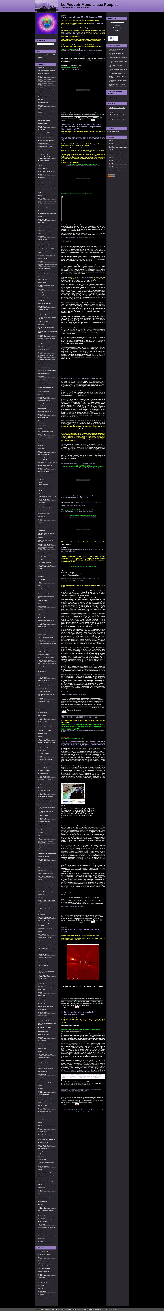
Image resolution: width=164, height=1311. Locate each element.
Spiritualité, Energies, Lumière (44, 1134)
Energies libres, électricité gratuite (45, 411)
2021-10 (111, 140)
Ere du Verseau (41, 422)
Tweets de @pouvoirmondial (112, 131)
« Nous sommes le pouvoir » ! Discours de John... (118, 81)
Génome (40, 482)
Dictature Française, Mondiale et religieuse (45, 388)
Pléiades (71, 1052)
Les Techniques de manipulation (45, 829)
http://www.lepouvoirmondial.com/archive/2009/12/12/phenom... (82, 378)
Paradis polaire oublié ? (43, 983)
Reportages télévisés (42, 1071)
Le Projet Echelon (42, 718)
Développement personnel (44, 384)
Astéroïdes (40, 165)
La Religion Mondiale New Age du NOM (47, 643)
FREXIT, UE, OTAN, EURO (44, 471)
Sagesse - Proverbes (43, 1097)
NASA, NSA (40, 897)
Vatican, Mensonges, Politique (44, 1198)
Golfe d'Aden (41, 490)
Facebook (77, 710)
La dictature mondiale (42, 614)
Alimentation (40, 105)
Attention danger (41, 177)
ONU (39, 960)
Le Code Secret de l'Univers (44, 685)
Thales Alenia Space (81, 1062)
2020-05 (111, 160)
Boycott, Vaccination (42, 219)
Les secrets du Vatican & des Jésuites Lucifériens (46, 812)
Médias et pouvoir (42, 870)
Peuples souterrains (42, 998)
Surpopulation (41, 1136)
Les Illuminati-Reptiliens (43, 767)
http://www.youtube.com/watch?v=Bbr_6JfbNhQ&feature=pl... (83, 468)
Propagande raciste (42, 1045)
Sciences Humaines (42, 1108)
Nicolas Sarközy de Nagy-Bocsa (45, 923)
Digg (98, 117)
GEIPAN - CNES (41, 479)
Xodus (39, 1297)
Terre (83, 1050)
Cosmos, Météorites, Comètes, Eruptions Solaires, (47, 332)
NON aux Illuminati (42, 1280)
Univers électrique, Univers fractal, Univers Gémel (46, 1175)
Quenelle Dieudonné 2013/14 (44, 1057)
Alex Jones (40, 99)
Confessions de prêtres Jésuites (45, 303)
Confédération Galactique (43, 297)
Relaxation (40, 1065)
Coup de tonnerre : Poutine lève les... (117, 73)
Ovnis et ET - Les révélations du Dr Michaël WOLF (46, 972)
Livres (39, 838)
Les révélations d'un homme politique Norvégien (46, 808)
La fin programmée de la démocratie (46, 620)
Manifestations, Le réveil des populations (47, 853)
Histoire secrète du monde (44, 510)
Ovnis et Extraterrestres (43, 975)
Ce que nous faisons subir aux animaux (47, 242)
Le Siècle (40, 736)
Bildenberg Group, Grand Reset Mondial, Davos (47, 202)
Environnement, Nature (43, 417)
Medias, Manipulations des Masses (46, 873)
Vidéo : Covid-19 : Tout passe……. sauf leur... (118, 66)
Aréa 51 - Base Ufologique (44, 132)
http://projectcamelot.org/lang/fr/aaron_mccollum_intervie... (77, 237)
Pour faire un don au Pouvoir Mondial (46, 54)
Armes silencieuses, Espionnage (45, 137)
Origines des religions (43, 965)
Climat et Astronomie (42, 271)
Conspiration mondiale (43, 309)
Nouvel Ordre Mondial (43, 934)
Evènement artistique (42, 440)
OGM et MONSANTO (43, 948)
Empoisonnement (42, 408)
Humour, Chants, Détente (43, 525)
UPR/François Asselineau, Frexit (45, 1181)
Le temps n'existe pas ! (43, 739)
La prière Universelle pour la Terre (45, 637)
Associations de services (43, 160)
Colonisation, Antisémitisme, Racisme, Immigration (46, 286)
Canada (39, 233)
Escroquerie (40, 428)
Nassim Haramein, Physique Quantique (47, 900)
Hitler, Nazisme (41, 516)
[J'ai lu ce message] (162, 1309)
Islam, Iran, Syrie (41, 554)
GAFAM (39, 474)
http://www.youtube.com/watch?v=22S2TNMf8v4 (83, 517)
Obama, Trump (41, 945)
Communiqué (41, 292)
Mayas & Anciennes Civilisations (45, 865)
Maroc (39, 862)
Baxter (39, 192)
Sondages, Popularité (42, 1131)
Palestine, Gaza (41, 981)
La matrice (40, 629)
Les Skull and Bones (42, 818)
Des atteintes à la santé (43, 379)
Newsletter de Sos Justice (44, 906)
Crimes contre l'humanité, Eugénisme (46, 338)
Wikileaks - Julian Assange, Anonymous (47, 1235)
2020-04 (111, 163)
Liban (39, 835)
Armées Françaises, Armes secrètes (46, 134)
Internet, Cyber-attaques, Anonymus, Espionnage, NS (46, 541)
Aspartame (40, 151)
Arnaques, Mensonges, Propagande (46, 140)
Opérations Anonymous (43, 962)
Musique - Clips (41, 894)
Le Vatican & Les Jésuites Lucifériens (46, 742)
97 (81, 1111)
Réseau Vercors (41, 1080)
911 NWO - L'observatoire (44, 1254)
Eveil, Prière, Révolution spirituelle (45, 437)
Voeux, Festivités (42, 1224)
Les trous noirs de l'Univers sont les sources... (117, 54)
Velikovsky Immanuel (42, 1201)
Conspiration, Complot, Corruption (45, 312)
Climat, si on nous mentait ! (44, 276)
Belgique (40, 195)
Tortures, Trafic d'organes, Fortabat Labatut (46, 1163)
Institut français (41, 530)
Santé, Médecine (41, 1099)
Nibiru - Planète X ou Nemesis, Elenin (46, 917)
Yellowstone (40, 1241)
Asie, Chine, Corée (42, 149)
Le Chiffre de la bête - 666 (44, 680)
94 (102, 1109)
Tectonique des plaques (43, 1148)
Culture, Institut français (43, 349)
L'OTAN (39, 603)
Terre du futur (41, 1294)
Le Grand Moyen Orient (43, 701)
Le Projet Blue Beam (42, 712)
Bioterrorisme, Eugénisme (44, 208)
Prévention (40, 1037)
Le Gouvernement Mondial (44, 691)
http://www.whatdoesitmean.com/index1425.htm (74, 497)
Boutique (40, 216)
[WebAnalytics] (111, 181)
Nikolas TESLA (41, 925)
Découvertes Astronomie (43, 367)
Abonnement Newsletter (43, 73)
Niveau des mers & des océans (45, 928)
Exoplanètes (40, 442)
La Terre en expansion (43, 648)
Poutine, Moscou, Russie (43, 1020)
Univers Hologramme (42, 1178)
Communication (41, 289)
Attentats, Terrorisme (42, 174)
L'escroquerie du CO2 (43, 588)
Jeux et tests (41, 576)
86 (81, 1109)
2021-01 (111, 149)
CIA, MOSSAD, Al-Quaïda (44, 268)
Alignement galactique (43, 102)
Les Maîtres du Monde (43, 773)
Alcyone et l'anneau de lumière (45, 93)
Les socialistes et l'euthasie (44, 821)
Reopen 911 (40, 1288)
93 (99, 1109)
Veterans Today (41, 1207)
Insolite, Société (41, 527)
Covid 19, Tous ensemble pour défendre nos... (118, 70)
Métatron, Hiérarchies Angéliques (45, 876)
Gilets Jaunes (41, 488)
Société (39, 1128)
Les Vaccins (40, 832)
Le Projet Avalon (41, 709)
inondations (100, 1071)
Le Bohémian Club (42, 671)
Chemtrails (40, 261)
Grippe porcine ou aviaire (43, 499)
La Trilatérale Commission (44, 651)
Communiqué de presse (43, 295)
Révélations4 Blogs (42, 1291)
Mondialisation (41, 882)
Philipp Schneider (42, 1003)
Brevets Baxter (41, 222)
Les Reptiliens (41, 804)
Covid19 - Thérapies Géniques (46, 156)
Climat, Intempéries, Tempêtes (45, 273)
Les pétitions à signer (42, 784)
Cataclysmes (41, 236)
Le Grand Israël (41, 698)
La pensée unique (42, 634)
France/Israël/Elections (43, 468)
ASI (92, 1046)
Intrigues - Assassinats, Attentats (45, 544)
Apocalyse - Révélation (43, 123)
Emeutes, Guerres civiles (43, 405)
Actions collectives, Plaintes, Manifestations (44, 80)
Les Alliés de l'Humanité (43, 747)
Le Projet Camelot (42, 715)
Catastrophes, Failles (42, 239)
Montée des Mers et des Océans (45, 891)
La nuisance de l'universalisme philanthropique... (116, 50)
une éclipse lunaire (98, 23)
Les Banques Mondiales (43, 753)
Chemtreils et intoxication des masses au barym (47, 265)
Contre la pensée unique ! (43, 1271)
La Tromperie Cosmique (43, 654)
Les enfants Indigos (42, 762)
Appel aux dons (41, 129)
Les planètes (41, 787)
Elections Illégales (42, 403)
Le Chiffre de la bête (42, 677)
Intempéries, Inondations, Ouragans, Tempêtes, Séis (46, 534)
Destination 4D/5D (42, 382)
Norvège (40, 931)
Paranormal (40, 986)
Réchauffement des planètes (44, 1062)
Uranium (40, 1184)
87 (84, 1109)
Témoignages (41, 1151)
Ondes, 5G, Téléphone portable (45, 957)
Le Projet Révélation (42, 721)
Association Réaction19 (43, 154)
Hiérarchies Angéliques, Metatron (45, 507)
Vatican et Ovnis (41, 1196)
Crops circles (41, 343)
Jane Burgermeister (42, 571)
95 (76, 1111)
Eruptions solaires (42, 425)
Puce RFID (40, 1051)
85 (79, 1109)
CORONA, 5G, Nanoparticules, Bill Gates (46, 328)
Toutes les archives (113, 169)
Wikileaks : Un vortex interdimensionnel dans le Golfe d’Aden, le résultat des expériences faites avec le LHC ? (82, 126)
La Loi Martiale (41, 623)
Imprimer (90, 117)
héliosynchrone (100, 1062)
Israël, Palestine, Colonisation (44, 562)
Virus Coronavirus (42, 1215)
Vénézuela (40, 1204)
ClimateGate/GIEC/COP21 (44, 279)
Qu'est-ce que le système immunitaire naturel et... (117, 77)
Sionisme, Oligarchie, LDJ (44, 1119)
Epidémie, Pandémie (42, 420)
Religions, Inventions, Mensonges (45, 1068)
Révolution (40, 1088)
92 (97, 1109)
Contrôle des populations (43, 321)
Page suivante (86, 1111)
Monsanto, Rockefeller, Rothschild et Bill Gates (47, 885)
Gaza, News (40, 476)
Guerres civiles (41, 502)
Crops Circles (41, 346)
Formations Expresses (43, 457)
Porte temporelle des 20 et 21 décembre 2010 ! (82, 17)
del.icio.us (82, 117)
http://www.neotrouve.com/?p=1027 (76, 505)
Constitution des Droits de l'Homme (46, 314)
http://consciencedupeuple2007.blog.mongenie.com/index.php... (78, 463)
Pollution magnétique (42, 1012)
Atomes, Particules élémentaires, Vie (46, 171)
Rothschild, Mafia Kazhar (43, 1094)
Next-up (39, 911)
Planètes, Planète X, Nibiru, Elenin (45, 1006)
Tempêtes (40, 1153)
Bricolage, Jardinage (42, 225)
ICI (77, 67)
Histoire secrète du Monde (44, 513)
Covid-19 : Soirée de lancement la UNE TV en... (118, 62)
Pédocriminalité (41, 989)
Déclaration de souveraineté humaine (46, 359)
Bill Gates (40, 205)
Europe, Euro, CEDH (42, 434)
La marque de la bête (42, 626)
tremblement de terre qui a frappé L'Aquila (74, 1070)
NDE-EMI (40, 903)
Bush (39, 227)
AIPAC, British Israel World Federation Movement (46, 90)
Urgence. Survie (41, 1187)
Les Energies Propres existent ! (45, 759)
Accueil (39, 76)
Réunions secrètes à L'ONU (44, 1082)
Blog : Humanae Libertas (43, 1263)
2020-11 (111, 154)
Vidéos (39, 1213)
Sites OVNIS (40, 1125)
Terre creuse (41, 1156)
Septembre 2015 (41, 1116)
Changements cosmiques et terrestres (46, 255)
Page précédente (66, 1109)
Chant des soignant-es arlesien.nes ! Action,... (117, 85)
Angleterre (40, 115)
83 (74, 1109)
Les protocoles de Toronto (44, 799)
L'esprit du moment (42, 590)
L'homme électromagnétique (44, 593)
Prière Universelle (42, 1040)
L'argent (39, 585)
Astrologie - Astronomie (43, 168)
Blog (39, 210)
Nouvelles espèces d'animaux (44, 937)
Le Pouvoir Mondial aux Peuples (90, 4)
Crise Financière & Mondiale (44, 341)
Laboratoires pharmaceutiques (45, 660)
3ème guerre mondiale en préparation (46, 70)
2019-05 (111, 166)
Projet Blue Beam (42, 1043)
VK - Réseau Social (42, 1221)
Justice (39, 582)
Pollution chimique (42, 1009)
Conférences (41, 300)
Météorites (40, 879)
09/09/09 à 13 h (41, 67)
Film (39, 451)
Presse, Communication (43, 1034)
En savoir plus (113, 1309)
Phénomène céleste (42, 1000)
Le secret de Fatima (42, 733)
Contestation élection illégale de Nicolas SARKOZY (47, 318)
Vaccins (39, 1193)
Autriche (39, 180)
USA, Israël (40, 1190)
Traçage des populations (43, 1166)
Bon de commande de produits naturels (47, 213)
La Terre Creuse (41, 646)
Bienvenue (40, 57)
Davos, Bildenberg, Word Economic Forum (46, 356)
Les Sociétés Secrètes (43, 824)
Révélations (40, 1085)
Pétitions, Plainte (41, 995)
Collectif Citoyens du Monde (44, 1268)
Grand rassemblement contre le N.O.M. (47, 496)
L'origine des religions (43, 600)
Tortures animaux (42, 1159)
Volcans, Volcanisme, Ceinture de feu (46, 1227)
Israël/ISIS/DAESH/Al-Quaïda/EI (45, 565)
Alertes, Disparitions (42, 96)
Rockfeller (40, 1091)
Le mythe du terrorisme (43, 704)
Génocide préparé (43, 484)
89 (89, 1109)
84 (77, 1109)
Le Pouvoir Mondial (42, 706)
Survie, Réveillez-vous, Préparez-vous (47, 1139)
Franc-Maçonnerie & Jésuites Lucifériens (47, 462)
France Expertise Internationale (45, 465)
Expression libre (41, 448)
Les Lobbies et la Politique (44, 770)
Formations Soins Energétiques (45, 459)
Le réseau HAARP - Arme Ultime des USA (46, 727)
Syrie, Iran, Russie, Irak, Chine (45, 1145)
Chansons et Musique (43, 258)
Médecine (40, 867)
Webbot (39, 1232)
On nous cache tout (42, 954)
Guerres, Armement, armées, (44, 505)
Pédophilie (40, 992)
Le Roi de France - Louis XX (44, 730)
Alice (39, 1257)
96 (78, 1111)
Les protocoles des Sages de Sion (45, 801)
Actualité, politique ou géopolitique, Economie (45, 84)
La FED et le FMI (41, 617)
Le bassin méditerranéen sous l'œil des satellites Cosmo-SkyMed (79, 1013)
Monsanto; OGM (41, 888)
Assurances (40, 163)
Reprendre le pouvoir (42, 1074)
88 (86, 1109)
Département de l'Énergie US (44, 373)
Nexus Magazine (41, 914)
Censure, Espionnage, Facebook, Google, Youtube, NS (45, 245)
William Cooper (41, 1238)
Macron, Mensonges (42, 845)
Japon (39, 573)
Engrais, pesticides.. (42, 414)
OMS (39, 951)
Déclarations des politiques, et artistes (46, 364)
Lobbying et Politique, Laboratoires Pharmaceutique (45, 842)
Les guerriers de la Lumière (44, 764)
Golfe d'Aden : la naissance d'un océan (79, 717)
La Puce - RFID (41, 640)
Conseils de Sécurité (42, 306)
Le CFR (39, 674)
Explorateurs (41, 445)
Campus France (41, 230)
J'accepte (40, 568)
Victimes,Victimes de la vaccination (46, 1210)
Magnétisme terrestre (43, 848)
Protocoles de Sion (42, 1048)
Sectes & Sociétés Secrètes (44, 1111)
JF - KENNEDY (41, 579)
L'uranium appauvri (42, 606)
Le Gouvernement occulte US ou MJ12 (47, 663)
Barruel (39, 1260)
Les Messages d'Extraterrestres (45, 779)
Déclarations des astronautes (44, 362)
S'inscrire (118, 25)
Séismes (40, 1114)
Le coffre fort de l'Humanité (44, 688)
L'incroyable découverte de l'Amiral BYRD (46, 597)
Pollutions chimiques (42, 1015)
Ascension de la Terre (43, 143)
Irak (38, 551)
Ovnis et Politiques (42, 978)
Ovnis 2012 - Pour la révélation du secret (47, 1282)
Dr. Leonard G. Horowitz (43, 397)
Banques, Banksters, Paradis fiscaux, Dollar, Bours (46, 183)
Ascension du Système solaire (45, 146)
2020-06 (111, 157)
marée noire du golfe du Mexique (91, 1069)
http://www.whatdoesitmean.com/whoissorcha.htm (88, 502)
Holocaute (40, 519)
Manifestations (41, 850)
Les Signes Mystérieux (43, 815)
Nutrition (39, 942)
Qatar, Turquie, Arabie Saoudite (45, 1054)
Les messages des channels (44, 782)
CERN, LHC (40, 252)
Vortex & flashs (41, 1230)
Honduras (40, 522)
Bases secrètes (41, 189)
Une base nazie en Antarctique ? (45, 1172)
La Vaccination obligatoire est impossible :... (118, 58)
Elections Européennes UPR (44, 400)
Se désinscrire (118, 27)
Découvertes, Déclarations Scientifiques (47, 370)
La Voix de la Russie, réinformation (46, 657)
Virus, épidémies (41, 1218)
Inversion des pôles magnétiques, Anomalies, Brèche (45, 548)
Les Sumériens (41, 826)
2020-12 (111, 152)
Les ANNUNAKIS (42, 750)
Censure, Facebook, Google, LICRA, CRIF (46, 249)
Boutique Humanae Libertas (44, 1265)
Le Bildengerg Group (42, 666)
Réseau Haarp (41, 1077)
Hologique (40, 1274)
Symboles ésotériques (43, 1142)
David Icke (40, 352)
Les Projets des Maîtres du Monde (46, 796)
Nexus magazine (41, 1277)
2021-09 (111, 143)
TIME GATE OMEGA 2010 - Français (72, 70)
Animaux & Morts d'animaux (44, 120)
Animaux (40, 117)
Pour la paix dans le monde (44, 1018)
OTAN (39, 968)
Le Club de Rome (42, 683)
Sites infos (40, 1122)
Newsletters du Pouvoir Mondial (45, 908)
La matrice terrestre (42, 631)
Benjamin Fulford (41, 198)
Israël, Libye (40, 559)
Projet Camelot (41, 1285)
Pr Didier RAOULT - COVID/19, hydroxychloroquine (45, 1028)
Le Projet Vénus (41, 724)
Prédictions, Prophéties (43, 1031)
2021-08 (111, 146)
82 (72, 1109)
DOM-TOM (40, 394)
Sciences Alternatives (43, 1105)
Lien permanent (71, 117)
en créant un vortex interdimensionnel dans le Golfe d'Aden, (83, 32)
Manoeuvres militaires (43, 859)
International (40, 537)
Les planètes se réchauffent (44, 790)
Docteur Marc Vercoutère (43, 391)
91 (94, 1109)
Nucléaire (40, 940)
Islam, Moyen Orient (42, 556)
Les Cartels (40, 756)
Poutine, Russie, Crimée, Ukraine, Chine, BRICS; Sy (47, 1024)
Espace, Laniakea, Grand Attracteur (46, 431)
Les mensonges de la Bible (44, 776)
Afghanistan (40, 87)
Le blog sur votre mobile (43, 668)
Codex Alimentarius (42, 282)
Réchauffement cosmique (43, 1060)
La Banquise (40, 609)
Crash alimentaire (42, 335)
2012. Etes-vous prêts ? (43, 1251)
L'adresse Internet (113, 97)
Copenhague (41, 324)
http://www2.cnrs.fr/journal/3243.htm (76, 694)
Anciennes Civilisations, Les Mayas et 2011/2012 (46, 111)
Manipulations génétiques (43, 856)
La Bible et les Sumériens (43, 612)
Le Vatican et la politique (43, 745)
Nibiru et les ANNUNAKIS (43, 920)
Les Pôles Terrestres (42, 793)
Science (39, 1102)
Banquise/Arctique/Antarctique (45, 186)
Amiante (39, 108)
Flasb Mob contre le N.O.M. (44, 454)
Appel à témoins (41, 126)
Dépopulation (41, 376)
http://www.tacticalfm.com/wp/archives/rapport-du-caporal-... (82, 578)
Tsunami (40, 1169)
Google (39, 493)
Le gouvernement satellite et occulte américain (46, 695)
